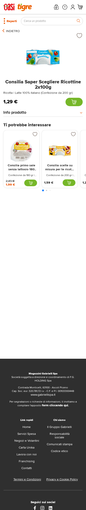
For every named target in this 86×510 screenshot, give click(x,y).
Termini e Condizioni (27, 479)
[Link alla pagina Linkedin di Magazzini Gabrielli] (50, 508)
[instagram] (42, 508)
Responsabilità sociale (59, 435)
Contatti (26, 468)
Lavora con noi (27, 454)
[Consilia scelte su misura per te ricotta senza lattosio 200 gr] (60, 150)
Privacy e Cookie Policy (62, 479)
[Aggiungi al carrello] (74, 102)
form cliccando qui (55, 405)
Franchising (27, 461)
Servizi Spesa (26, 434)
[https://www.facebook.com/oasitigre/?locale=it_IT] (35, 508)
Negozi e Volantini (26, 441)
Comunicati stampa (59, 444)
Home (26, 427)
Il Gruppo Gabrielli (59, 427)
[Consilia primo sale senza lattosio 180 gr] (21, 150)
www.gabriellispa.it (43, 395)
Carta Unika (26, 447)
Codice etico (59, 451)
